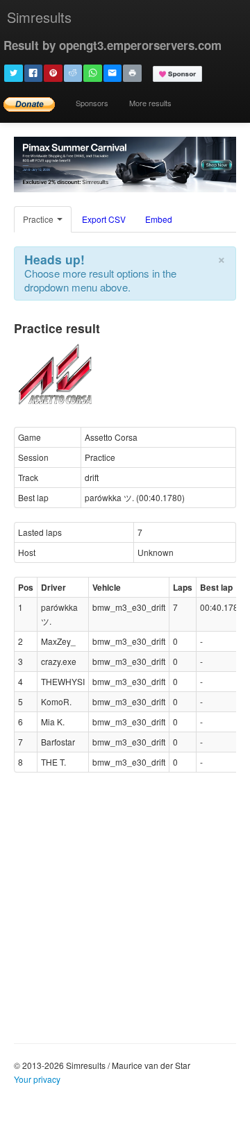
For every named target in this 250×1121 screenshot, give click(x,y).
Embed (158, 219)
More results (150, 102)
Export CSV (104, 219)
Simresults (39, 17)
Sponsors (92, 102)
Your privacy (37, 1079)
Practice (39, 219)
